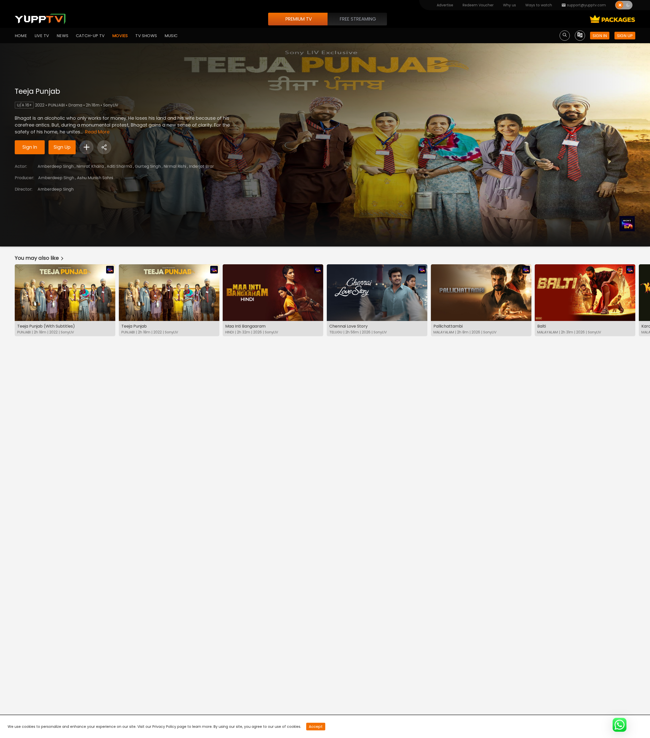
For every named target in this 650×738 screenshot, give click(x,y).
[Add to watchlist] (86, 147)
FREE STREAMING (358, 19)
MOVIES (120, 36)
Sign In (29, 147)
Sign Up (62, 147)
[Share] (104, 147)
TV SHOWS (146, 36)
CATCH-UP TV (90, 36)
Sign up (625, 36)
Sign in (600, 36)
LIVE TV (42, 36)
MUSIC (171, 36)
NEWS (62, 36)
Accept (316, 726)
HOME (21, 36)
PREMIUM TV (298, 19)
